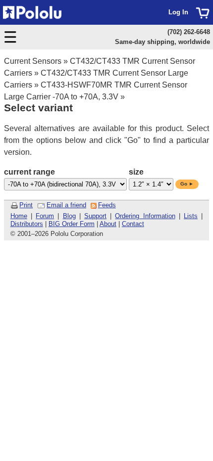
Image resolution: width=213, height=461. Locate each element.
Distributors (26, 224)
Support (95, 216)
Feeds (107, 205)
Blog (69, 216)
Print (26, 205)
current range (29, 172)
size (136, 172)
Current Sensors (32, 61)
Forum (45, 216)
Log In (178, 12)
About (108, 224)
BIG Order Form (72, 224)
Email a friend (66, 205)
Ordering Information (145, 216)
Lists (191, 216)
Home (18, 216)
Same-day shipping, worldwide (162, 42)
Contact (133, 224)
